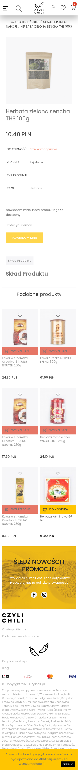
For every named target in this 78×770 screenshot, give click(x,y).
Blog (5, 668)
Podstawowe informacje (20, 636)
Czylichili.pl (37, 684)
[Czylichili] (39, 8)
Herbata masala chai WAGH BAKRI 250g (55, 439)
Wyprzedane (20, 351)
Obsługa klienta (14, 629)
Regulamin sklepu (15, 661)
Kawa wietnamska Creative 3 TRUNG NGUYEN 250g (15, 361)
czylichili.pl (20, 22)
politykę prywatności (51, 583)
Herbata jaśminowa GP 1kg (56, 518)
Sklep (36, 22)
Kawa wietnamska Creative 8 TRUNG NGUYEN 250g (15, 520)
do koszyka (58, 509)
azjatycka (37, 162)
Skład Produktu (19, 261)
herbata (36, 188)
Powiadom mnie (24, 238)
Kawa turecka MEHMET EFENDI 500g (55, 360)
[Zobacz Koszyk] (73, 8)
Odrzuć (67, 764)
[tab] (19, 260)
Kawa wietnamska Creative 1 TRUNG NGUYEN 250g (15, 441)
